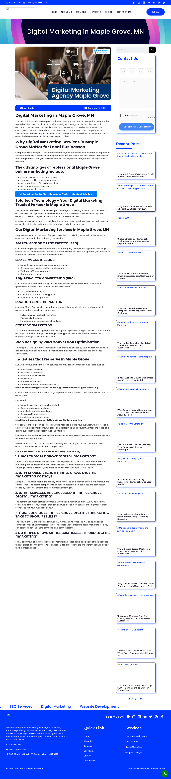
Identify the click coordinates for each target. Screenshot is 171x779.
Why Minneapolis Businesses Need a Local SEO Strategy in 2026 (135, 207)
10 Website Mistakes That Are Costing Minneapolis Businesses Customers (133, 618)
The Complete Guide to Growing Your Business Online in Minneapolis (134, 447)
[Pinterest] (159, 2)
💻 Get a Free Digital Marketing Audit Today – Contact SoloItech (56, 194)
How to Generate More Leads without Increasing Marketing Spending (132, 516)
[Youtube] (144, 2)
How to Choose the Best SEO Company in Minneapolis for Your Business (134, 310)
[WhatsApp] (164, 2)
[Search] (152, 50)
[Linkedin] (139, 716)
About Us (66, 12)
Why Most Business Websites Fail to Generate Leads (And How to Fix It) (135, 584)
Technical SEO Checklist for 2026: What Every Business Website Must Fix (135, 653)
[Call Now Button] (165, 773)
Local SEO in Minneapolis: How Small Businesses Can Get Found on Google (135, 276)
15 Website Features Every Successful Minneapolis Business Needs (134, 481)
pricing (96, 12)
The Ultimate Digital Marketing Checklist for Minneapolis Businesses (133, 551)
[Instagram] (139, 2)
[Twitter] (154, 2)
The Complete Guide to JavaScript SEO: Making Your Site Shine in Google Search (134, 687)
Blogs (109, 12)
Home (53, 12)
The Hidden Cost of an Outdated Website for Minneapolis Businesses (134, 345)
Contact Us (123, 12)
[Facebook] (134, 2)
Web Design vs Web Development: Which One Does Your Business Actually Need (135, 412)
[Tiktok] (161, 716)
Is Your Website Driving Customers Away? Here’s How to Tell (135, 379)
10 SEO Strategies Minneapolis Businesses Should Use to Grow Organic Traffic (133, 241)
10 (141, 699)
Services (81, 12)
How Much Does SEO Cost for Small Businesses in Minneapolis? (135, 175)
